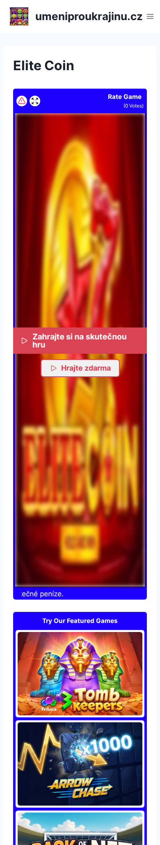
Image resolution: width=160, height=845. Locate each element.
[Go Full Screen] (35, 101)
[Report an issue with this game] (21, 101)
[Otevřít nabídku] (150, 16)
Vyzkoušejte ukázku (80, 673)
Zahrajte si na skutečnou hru (79, 340)
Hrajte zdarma (86, 368)
